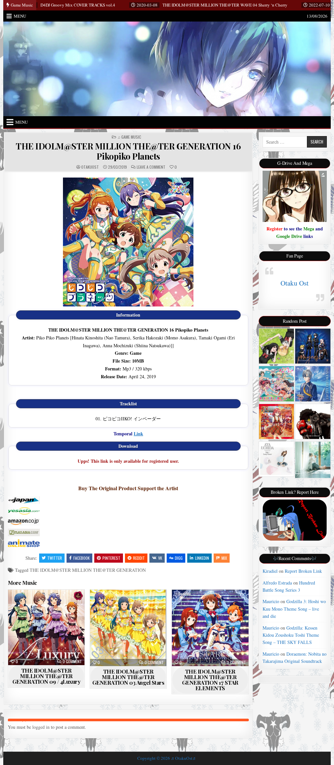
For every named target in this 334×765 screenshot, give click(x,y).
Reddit (139, 558)
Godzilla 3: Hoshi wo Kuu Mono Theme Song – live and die (294, 608)
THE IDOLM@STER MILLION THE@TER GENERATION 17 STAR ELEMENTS (210, 680)
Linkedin (202, 558)
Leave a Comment (151, 167)
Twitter (54, 558)
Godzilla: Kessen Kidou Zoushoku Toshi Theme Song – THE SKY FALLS (291, 635)
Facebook (81, 558)
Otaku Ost (295, 283)
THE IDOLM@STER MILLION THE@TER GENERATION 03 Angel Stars (128, 677)
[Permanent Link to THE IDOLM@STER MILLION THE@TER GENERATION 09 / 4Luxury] (46, 627)
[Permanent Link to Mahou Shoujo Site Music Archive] (276, 346)
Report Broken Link (303, 571)
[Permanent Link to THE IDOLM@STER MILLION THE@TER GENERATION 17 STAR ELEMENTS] (210, 628)
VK (160, 558)
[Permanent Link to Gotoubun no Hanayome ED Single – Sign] (276, 459)
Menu (20, 16)
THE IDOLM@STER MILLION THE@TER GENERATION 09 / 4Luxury (46, 676)
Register (274, 228)
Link (138, 433)
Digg (179, 558)
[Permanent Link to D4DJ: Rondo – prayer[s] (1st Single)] (312, 346)
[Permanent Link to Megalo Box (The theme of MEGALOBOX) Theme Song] (312, 421)
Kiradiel (270, 571)
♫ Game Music (129, 137)
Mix (224, 558)
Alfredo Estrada (277, 583)
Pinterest (111, 558)
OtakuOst (90, 167)
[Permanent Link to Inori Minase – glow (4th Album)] (312, 460)
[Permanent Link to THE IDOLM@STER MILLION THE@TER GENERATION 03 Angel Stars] (128, 628)
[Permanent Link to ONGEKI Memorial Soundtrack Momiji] (276, 421)
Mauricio (271, 601)
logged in (41, 727)
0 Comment (72, 662)
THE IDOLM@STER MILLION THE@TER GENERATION (88, 570)
